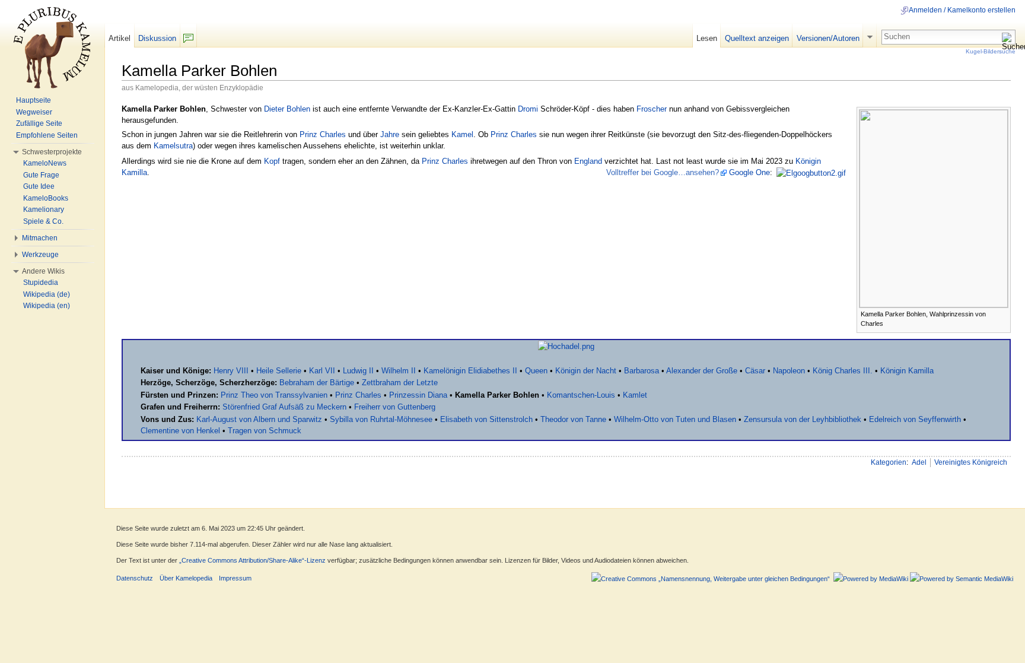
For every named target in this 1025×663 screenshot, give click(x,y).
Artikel (119, 38)
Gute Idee (39, 186)
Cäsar (755, 370)
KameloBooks (45, 198)
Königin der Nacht (585, 370)
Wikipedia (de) (46, 294)
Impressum (235, 578)
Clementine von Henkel (180, 430)
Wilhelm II (398, 370)
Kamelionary (43, 209)
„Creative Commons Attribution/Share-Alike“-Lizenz (252, 560)
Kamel (462, 134)
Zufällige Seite (39, 123)
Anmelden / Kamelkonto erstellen (962, 10)
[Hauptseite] (52, 47)
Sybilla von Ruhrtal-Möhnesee (381, 419)
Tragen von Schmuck (264, 430)
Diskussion (157, 38)
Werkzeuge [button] (40, 254)
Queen (536, 370)
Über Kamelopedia (186, 578)
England (588, 161)
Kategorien (888, 462)
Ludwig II (358, 370)
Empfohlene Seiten (47, 135)
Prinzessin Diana (418, 395)
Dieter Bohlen (287, 108)
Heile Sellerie (278, 370)
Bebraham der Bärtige (316, 382)
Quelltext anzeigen (757, 38)
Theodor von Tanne (573, 419)
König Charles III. (843, 370)
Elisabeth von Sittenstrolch (486, 419)
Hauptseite (33, 100)
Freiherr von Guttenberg (394, 406)
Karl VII (322, 370)
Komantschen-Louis (581, 395)
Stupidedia (40, 282)
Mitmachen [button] (40, 238)
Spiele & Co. (43, 221)
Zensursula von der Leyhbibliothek (802, 419)
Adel (919, 462)
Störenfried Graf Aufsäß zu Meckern (284, 406)
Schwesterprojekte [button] (52, 152)
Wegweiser (34, 112)
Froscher (651, 108)
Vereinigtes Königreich (970, 462)
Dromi (528, 108)
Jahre (389, 134)
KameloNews (44, 163)
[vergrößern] (1002, 313)
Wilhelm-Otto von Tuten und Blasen (675, 419)
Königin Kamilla (907, 370)
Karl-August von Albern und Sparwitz (259, 419)
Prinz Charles (323, 134)
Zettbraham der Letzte (400, 382)
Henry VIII (231, 370)
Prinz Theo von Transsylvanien (274, 395)
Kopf (272, 161)
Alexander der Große (701, 370)
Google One (749, 172)
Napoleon (789, 370)
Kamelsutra (173, 145)
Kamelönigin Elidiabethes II (470, 370)
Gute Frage (41, 175)
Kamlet (635, 395)
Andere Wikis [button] (43, 271)
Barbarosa (641, 370)
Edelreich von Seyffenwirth (915, 419)
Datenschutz (134, 578)
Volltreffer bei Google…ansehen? (662, 172)
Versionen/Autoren (828, 38)
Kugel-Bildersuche (991, 51)
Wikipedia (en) (46, 306)
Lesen (706, 38)
